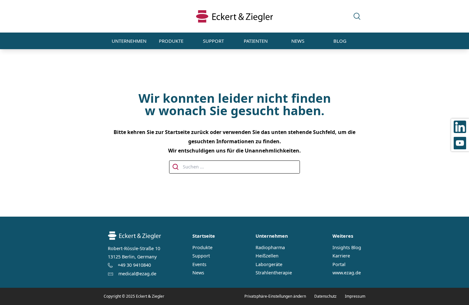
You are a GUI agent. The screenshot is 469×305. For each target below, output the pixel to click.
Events (199, 264)
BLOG (339, 41)
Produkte (202, 247)
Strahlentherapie (274, 273)
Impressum (355, 296)
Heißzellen (267, 256)
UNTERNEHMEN (129, 41)
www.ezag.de (346, 273)
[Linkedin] (460, 127)
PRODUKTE (171, 41)
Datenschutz (325, 296)
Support (201, 256)
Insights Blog (346, 247)
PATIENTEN (256, 41)
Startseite (203, 236)
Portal (339, 264)
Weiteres (342, 236)
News (198, 273)
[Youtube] (460, 143)
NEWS (297, 41)
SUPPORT (213, 41)
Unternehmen (272, 236)
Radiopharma (270, 247)
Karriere (341, 256)
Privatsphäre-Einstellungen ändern (275, 296)
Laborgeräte (269, 264)
